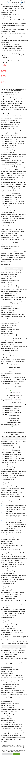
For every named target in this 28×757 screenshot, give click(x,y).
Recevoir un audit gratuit (13, 268)
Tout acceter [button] (16, 754)
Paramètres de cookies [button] (7, 754)
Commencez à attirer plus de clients (13, 438)
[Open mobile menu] (26, 2)
